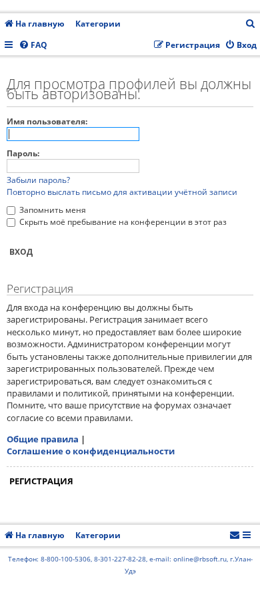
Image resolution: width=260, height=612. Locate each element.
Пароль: (23, 153)
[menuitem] (251, 24)
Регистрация (41, 481)
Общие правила (43, 439)
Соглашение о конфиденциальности (91, 451)
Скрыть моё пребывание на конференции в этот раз (122, 222)
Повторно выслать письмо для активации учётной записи (122, 192)
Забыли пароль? (38, 180)
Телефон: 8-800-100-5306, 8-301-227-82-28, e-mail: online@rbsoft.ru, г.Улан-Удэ (130, 564)
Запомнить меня (51, 210)
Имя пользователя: (47, 121)
